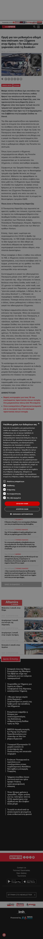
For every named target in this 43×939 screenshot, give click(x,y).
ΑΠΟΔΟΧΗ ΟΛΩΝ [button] (22, 504)
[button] (21, 514)
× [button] (38, 423)
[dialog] (21, 469)
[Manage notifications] (4, 935)
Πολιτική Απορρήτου (32, 477)
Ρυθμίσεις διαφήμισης (14, 472)
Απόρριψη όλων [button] (22, 509)
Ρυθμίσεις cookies (18, 477)
